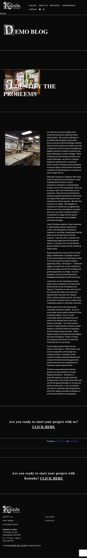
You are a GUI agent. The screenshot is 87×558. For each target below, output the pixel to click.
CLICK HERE (43, 426)
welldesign (73, 441)
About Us (43, 5)
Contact (33, 9)
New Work (55, 5)
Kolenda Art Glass (17, 545)
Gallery (33, 5)
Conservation (68, 5)
